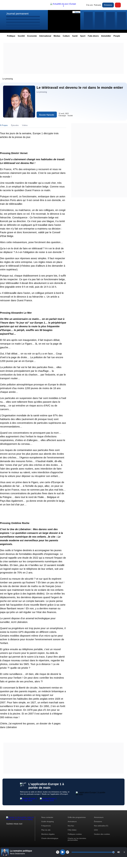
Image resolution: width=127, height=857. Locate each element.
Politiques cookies (75, 834)
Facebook (16, 828)
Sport (82, 36)
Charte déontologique (49, 838)
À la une (89, 5)
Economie (32, 36)
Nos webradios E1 (101, 826)
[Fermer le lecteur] (124, 852)
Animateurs (72, 821)
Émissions (108, 5)
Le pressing (7, 79)
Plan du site (45, 830)
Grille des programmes (77, 817)
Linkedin (28, 828)
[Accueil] (63, 6)
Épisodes (15, 125)
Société (21, 36)
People (116, 36)
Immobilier (106, 36)
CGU (96, 830)
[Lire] (62, 852)
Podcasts (97, 5)
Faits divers (93, 36)
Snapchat (24, 828)
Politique (11, 36)
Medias (57, 36)
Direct (118, 5)
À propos (4, 125)
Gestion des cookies (102, 834)
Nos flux (71, 826)
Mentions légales (48, 834)
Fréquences (46, 826)
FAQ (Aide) (72, 830)
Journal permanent (17, 13)
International (45, 36)
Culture (66, 36)
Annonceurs (98, 817)
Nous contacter (47, 817)
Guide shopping (47, 821)
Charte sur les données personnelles (77, 839)
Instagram (12, 828)
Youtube (20, 828)
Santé (75, 36)
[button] (118, 852)
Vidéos (25, 125)
